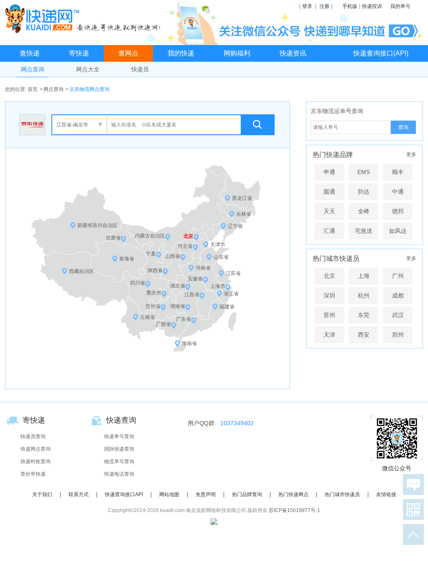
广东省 (183, 319)
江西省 (191, 295)
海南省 (189, 343)
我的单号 (400, 6)
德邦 (398, 211)
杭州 (363, 295)
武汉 (398, 315)
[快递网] (84, 18)
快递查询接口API (124, 494)
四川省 (137, 283)
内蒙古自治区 (150, 236)
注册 (324, 6)
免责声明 (206, 494)
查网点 (128, 53)
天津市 (217, 244)
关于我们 (42, 494)
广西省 (163, 324)
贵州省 (152, 306)
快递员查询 (33, 436)
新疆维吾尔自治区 (97, 225)
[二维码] (412, 509)
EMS (363, 172)
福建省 (226, 307)
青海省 (126, 259)
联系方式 (79, 494)
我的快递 (181, 53)
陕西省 (155, 270)
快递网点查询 (35, 449)
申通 (329, 172)
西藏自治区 (81, 271)
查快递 (30, 53)
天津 (329, 334)
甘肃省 (113, 238)
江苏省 (233, 273)
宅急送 (363, 230)
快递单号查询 (119, 436)
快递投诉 (372, 6)
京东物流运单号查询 (337, 111)
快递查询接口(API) (380, 53)
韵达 (363, 191)
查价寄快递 (33, 474)
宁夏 (151, 254)
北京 (188, 236)
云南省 (147, 317)
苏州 (329, 315)
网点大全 (87, 69)
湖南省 (177, 306)
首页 (33, 89)
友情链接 (386, 494)
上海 (363, 275)
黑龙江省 (242, 198)
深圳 (329, 295)
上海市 (217, 286)
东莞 (363, 315)
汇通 (329, 230)
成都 (398, 295)
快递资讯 (293, 53)
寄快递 (79, 53)
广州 (398, 275)
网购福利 (237, 53)
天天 (329, 211)
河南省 (203, 268)
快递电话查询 (119, 474)
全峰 (363, 211)
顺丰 (398, 172)
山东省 (221, 257)
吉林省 (243, 214)
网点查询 (32, 69)
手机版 (349, 6)
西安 (363, 334)
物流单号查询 (119, 461)
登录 (307, 6)
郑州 (398, 334)
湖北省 (177, 286)
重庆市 (153, 293)
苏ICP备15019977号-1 (294, 510)
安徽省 (195, 279)
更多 (411, 154)
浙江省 (231, 294)
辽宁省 (235, 226)
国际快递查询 (119, 449)
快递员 (140, 69)
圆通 (329, 191)
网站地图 (169, 494)
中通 (398, 191)
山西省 (172, 256)
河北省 (185, 246)
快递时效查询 (35, 461)
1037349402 (237, 423)
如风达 (398, 230)
